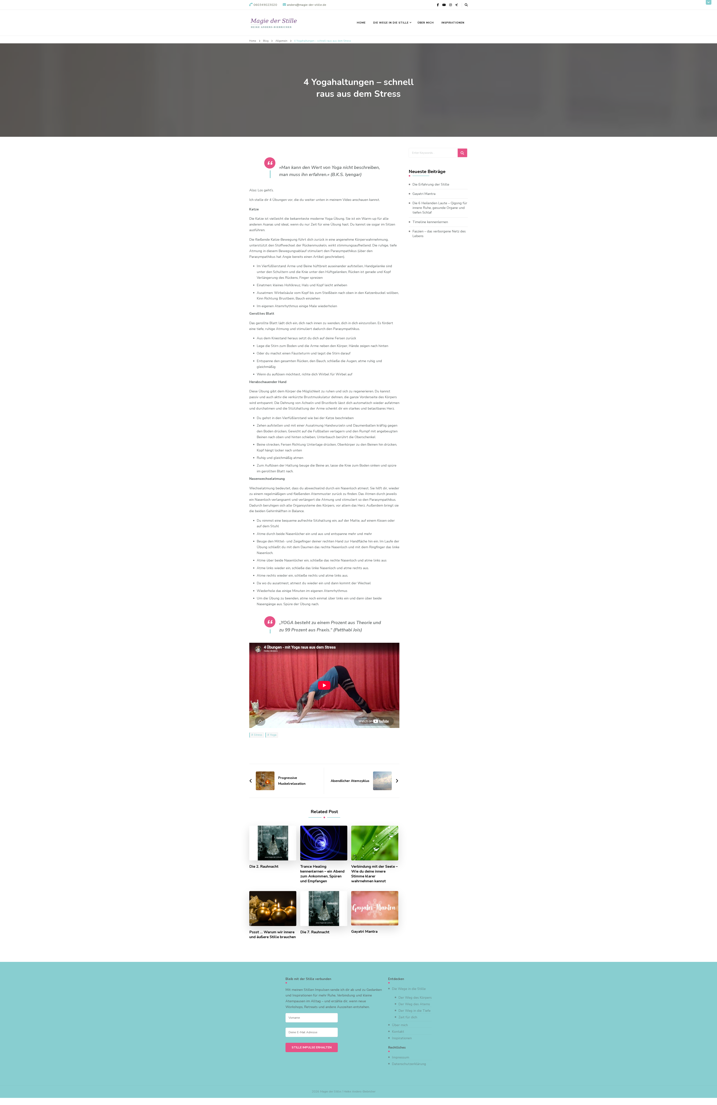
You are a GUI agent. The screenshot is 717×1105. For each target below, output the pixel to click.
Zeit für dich (407, 1017)
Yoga (273, 735)
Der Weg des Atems (414, 1004)
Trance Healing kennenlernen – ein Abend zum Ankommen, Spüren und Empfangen (322, 874)
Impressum (400, 1057)
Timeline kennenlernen (430, 222)
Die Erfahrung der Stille (430, 184)
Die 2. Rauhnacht (263, 866)
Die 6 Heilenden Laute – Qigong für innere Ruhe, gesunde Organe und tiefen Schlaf (439, 208)
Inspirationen (452, 22)
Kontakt (398, 1031)
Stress (258, 735)
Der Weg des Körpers (415, 997)
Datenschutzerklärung (409, 1064)
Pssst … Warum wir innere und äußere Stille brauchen (272, 934)
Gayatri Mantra (364, 931)
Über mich (426, 22)
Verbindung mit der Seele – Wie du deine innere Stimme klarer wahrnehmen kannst (374, 874)
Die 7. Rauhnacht (314, 932)
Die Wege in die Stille (391, 22)
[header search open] (466, 5)
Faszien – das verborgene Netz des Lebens (439, 233)
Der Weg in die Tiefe (414, 1010)
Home (361, 22)
